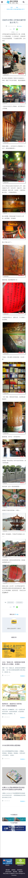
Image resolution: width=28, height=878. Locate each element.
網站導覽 (15, 871)
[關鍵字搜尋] (23, 2)
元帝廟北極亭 (19, 602)
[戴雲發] (14, 828)
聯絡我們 (21, 871)
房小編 (20, 26)
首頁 (11, 7)
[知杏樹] (8, 819)
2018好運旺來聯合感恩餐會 (11, 745)
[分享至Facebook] (13, 29)
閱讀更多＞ (23, 676)
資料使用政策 (8, 871)
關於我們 (8, 869)
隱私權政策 (19, 869)
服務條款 (13, 869)
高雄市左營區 (10, 602)
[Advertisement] (14, 846)
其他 (17, 7)
